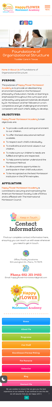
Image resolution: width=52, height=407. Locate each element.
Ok (27, 398)
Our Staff (26, 345)
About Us (15, 69)
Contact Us (26, 384)
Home (4, 69)
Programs (26, 337)
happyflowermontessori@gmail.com (29, 277)
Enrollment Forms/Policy (26, 353)
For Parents (26, 361)
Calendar (26, 368)
